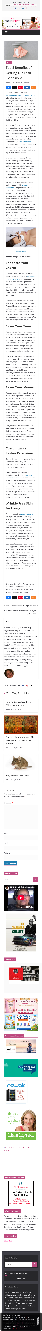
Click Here (21, 1279)
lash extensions (25, 142)
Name (7, 833)
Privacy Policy (8, 1241)
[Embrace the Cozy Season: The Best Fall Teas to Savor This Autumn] (21, 717)
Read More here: (16, 1328)
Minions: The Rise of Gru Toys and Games (22, 605)
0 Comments (25, 83)
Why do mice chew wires (17, 775)
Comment (8, 803)
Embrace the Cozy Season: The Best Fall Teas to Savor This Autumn (20, 740)
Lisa (18, 83)
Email (6, 843)
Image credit (21, 251)
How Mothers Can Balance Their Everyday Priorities (20, 612)
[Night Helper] (21, 19)
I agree (38, 1321)
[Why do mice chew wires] (21, 755)
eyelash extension (27, 514)
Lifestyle (9, 62)
